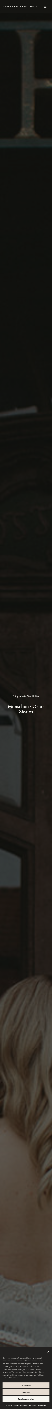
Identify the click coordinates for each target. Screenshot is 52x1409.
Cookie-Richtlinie (12, 1405)
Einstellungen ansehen (26, 1399)
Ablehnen (26, 1392)
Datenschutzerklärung (28, 1405)
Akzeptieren (26, 1385)
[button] (48, 1351)
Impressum (42, 1405)
